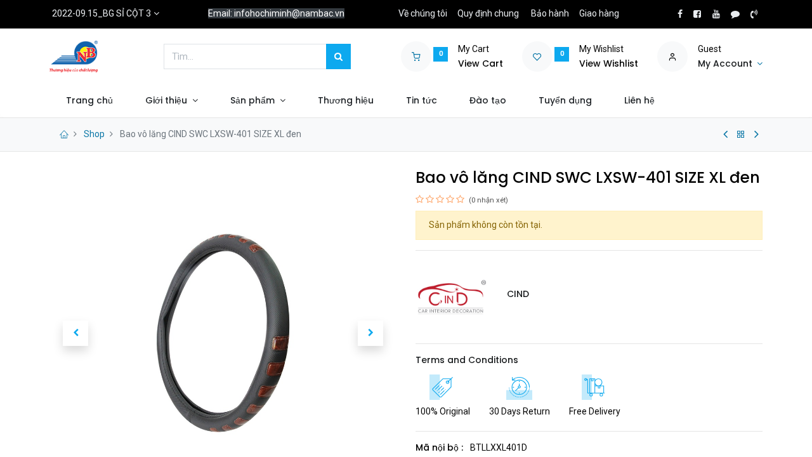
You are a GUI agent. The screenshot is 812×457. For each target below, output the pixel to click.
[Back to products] (741, 135)
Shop (94, 134)
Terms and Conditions (467, 360)
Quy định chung (488, 13)
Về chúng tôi (422, 13)
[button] (75, 333)
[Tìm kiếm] (338, 56)
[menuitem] (89, 100)
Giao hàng (599, 13)
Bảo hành (550, 13)
